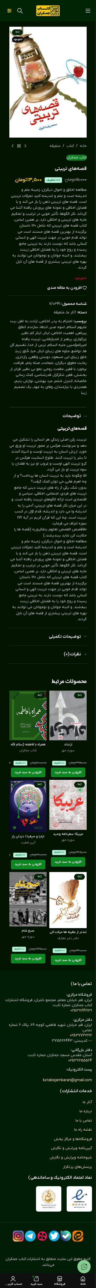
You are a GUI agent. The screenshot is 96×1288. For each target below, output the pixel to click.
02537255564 (80, 1060)
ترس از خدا (37, 345)
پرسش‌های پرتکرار (77, 1166)
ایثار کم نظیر (31, 333)
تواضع (76, 351)
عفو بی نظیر (32, 369)
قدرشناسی (43, 375)
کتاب (70, 146)
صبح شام (28, 931)
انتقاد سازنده (38, 327)
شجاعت (48, 362)
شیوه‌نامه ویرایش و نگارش (71, 1157)
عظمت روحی (54, 369)
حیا (33, 351)
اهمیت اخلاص (62, 333)
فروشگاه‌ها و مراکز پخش (73, 1139)
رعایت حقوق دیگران (71, 362)
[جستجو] (20, 10)
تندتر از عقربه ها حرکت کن (68, 932)
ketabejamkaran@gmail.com (67, 1080)
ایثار (46, 333)
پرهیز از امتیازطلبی (57, 339)
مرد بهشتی (44, 381)
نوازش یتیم (24, 381)
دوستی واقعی (39, 357)
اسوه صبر (57, 327)
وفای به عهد (43, 387)
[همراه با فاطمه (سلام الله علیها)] (28, 716)
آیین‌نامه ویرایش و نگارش (71, 1148)
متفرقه (55, 146)
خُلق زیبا (22, 351)
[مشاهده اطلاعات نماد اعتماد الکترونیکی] (79, 1199)
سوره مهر (68, 750)
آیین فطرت (28, 842)
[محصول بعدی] (12, 146)
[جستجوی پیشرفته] (9, 10)
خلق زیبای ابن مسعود (69, 357)
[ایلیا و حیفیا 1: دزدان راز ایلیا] (28, 806)
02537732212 (81, 1035)
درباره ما (85, 1111)
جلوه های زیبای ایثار (54, 351)
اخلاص (44, 321)
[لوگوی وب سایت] (48, 10)
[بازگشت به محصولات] (19, 146)
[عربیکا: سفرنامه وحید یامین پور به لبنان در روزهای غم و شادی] (68, 805)
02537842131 (81, 1010)
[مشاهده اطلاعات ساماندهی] (48, 1199)
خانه (83, 146)
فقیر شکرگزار (63, 375)
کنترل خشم (63, 381)
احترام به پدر (62, 321)
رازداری (21, 357)
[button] (68, 772)
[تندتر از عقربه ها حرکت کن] (68, 900)
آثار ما (71, 312)
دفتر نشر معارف (68, 938)
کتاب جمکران (76, 157)
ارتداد (68, 744)
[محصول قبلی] (25, 146)
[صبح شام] (28, 899)
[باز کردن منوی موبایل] (88, 10)
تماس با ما (83, 1120)
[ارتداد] (68, 716)
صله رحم (33, 362)
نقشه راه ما (83, 1129)
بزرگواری (80, 339)
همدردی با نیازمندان (71, 387)
